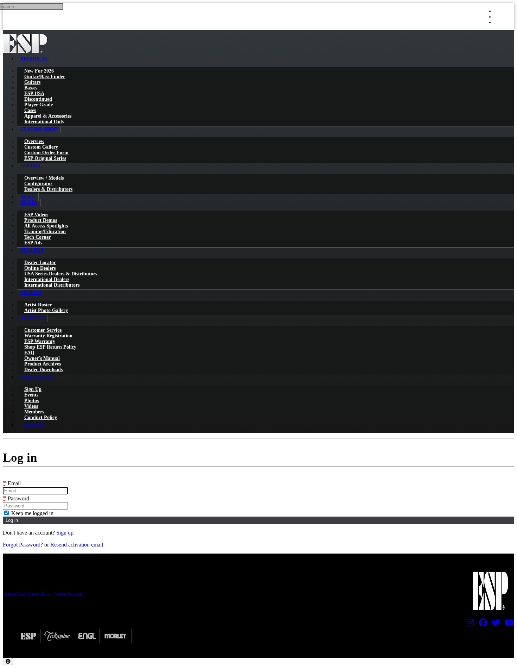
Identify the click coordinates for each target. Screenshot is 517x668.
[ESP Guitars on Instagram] (468, 624)
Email (12, 483)
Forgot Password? (23, 545)
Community (36, 377)
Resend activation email (76, 545)
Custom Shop (38, 129)
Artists (30, 292)
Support (32, 317)
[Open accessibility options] (8, 661)
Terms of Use (14, 593)
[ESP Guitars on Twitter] (494, 624)
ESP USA (30, 165)
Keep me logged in (31, 513)
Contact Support (68, 593)
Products (33, 58)
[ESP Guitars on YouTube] (507, 624)
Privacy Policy (40, 593)
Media (28, 202)
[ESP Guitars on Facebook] (481, 624)
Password (16, 498)
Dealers (31, 250)
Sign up (65, 533)
